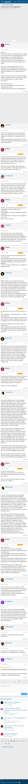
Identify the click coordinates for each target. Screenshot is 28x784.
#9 (26, 308)
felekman (7, 713)
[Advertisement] (14, 24)
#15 (26, 544)
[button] (1, 780)
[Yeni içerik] (23, 1)
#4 (26, 181)
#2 (26, 130)
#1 (26, 49)
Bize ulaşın (3, 782)
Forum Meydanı (11, 729)
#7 (26, 253)
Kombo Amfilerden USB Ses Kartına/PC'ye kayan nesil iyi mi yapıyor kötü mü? (15, 710)
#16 (26, 584)
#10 (26, 343)
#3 (26, 154)
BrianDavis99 (7, 735)
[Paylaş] (25, 50)
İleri (14, 681)
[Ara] (26, 1)
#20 (26, 664)
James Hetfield (8, 703)
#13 (26, 468)
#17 (26, 606)
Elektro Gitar (14, 703)
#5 (26, 205)
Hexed (6, 729)
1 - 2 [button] (10, 681)
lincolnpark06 (7, 721)
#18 (26, 632)
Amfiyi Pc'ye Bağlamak (10, 734)
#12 (26, 397)
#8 (26, 278)
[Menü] (2, 1)
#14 (26, 492)
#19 (26, 648)
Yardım (16, 782)
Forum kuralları (10, 782)
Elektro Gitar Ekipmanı (13, 713)
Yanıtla (25, 91)
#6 (26, 230)
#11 (26, 373)
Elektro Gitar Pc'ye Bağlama (12, 702)
